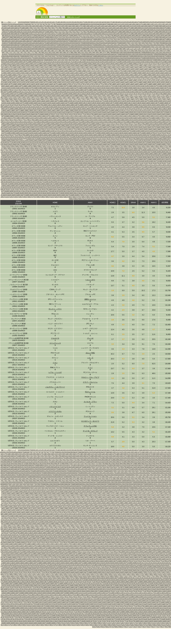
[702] (98, 49)
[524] (129, 41)
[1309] (23, 77)
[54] (157, 22)
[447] (19, 39)
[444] (8, 39)
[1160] (32, 69)
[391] (154, 36)
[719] (159, 49)
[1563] (147, 88)
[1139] (108, 67)
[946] (136, 58)
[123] (29, 26)
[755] (120, 51)
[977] (79, 60)
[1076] (165, 64)
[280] (91, 32)
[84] (70, 24)
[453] (41, 39)
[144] (105, 26)
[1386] (30, 81)
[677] (7, 49)
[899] (135, 56)
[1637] (140, 92)
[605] (84, 45)
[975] (71, 60)
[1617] (50, 92)
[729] (26, 51)
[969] (50, 60)
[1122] (31, 67)
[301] (167, 32)
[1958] (56, 109)
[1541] (48, 88)
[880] (66, 56)
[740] (66, 51)
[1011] (42, 62)
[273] (65, 32)
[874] (44, 56)
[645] (60, 47)
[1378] (164, 79)
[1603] (157, 90)
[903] (149, 56)
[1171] (81, 69)
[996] (148, 60)
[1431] (63, 82)
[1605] (166, 90)
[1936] (127, 107)
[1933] (113, 107)
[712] (134, 49)
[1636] (136, 92)
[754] (117, 51)
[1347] (24, 79)
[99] (111, 24)
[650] (78, 47)
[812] (158, 52)
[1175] (100, 69)
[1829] (155, 101)
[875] (48, 56)
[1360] (83, 79)
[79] (56, 24)
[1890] (90, 105)
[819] (14, 54)
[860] (163, 54)
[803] (125, 52)
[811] (154, 52)
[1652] (38, 94)
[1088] (49, 66)
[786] (64, 52)
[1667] (105, 94)
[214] (20, 30)
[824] (32, 54)
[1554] (107, 88)
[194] (117, 28)
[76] (48, 24)
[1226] (159, 71)
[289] (123, 32)
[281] (94, 32)
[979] (86, 60)
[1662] (83, 94)
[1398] (84, 81)
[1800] (24, 101)
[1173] (91, 69)
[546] (40, 43)
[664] (129, 47)
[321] (70, 34)
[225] (60, 30)
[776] (27, 52)
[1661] (78, 94)
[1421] (18, 82)
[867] (19, 56)
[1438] (94, 82)
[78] (53, 24)
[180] (66, 28)
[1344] (11, 79)
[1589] (94, 90)
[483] (149, 39)
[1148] (148, 67)
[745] (84, 51)
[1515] (101, 86)
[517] (104, 41)
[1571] (13, 90)
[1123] (36, 67)
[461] (70, 39)
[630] (6, 47)
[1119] (18, 67)
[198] (131, 28)
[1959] (60, 109)
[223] (53, 30)
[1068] (129, 64)
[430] (127, 37)
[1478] (104, 84)
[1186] (149, 69)
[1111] (153, 66)
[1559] (129, 88)
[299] (159, 32)
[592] (37, 45)
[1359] (78, 79)
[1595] (121, 90)
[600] (66, 45)
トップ (77, 17)
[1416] (165, 81)
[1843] (48, 103)
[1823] (128, 101)
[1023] (96, 62)
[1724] (22, 97)
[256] (3, 32)
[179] (62, 28)
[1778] (95, 99)
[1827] (146, 101)
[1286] (90, 75)
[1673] (132, 94)
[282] (98, 32)
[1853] (93, 103)
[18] (58, 22)
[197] (128, 28)
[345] (157, 34)
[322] (73, 34)
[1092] (67, 66)
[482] (146, 39)
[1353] (51, 79)
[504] (56, 41)
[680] (18, 49)
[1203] (56, 71)
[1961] (69, 109)
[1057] (80, 64)
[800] (115, 52)
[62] (9, 24)
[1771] (63, 99)
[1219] (128, 71)
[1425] (36, 82)
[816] (3, 54)
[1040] (3, 64)
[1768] (50, 99)
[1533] (12, 88)
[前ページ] (5, 22)
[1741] (99, 97)
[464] (80, 39)
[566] (112, 43)
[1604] (162, 90)
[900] (139, 56)
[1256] (125, 73)
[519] (111, 41)
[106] (136, 24)
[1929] (95, 107)
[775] (24, 52)
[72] (37, 24)
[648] (71, 47)
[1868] (161, 103)
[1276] (45, 75)
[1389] (44, 81)
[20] (63, 22)
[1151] (162, 67)
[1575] (31, 90)
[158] (156, 26)
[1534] (17, 88)
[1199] (38, 71)
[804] (129, 52)
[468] (95, 39)
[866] (15, 56)
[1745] (117, 97)
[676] (3, 49)
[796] (100, 52)
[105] (133, 24)
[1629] (104, 92)
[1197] (29, 71)
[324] (80, 34)
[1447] (135, 82)
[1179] (118, 69)
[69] (29, 24)
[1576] (36, 90)
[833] (65, 54)
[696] (76, 49)
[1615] (41, 92)
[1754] (157, 97)
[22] (69, 22)
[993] (137, 60)
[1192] (6, 71)
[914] (20, 58)
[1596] (126, 90)
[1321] (77, 77)
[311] (33, 34)
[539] (14, 43)
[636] (27, 47)
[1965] (87, 109)
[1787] (136, 99)
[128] (47, 26)
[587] (19, 45)
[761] (142, 51)
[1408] (129, 81)
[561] (94, 43)
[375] (96, 36)
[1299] (148, 75)
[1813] (83, 101)
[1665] (96, 94)
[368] (71, 36)
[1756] (166, 97)
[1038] (164, 62)
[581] (167, 43)
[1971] (114, 109)
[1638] (145, 92)
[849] (123, 54)
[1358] (74, 79)
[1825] (137, 101)
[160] (163, 26)
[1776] (86, 99)
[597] (55, 45)
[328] (95, 34)
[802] (122, 52)
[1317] (59, 77)
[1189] (163, 69)
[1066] (120, 64)
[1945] (167, 107)
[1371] (132, 79)
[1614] (36, 92)
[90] (87, 24)
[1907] (166, 105)
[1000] (163, 60)
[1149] (153, 67)
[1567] (165, 88)
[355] (24, 36)
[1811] (74, 101)
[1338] (154, 77)
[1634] (127, 92)
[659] (111, 47)
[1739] (90, 97)
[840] (91, 54)
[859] (159, 54)
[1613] (32, 92)
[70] (31, 24)
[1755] (162, 97)
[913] (17, 58)
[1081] (18, 66)
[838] (83, 54)
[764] (153, 51)
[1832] (168, 101)
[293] (138, 32)
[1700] (84, 96)
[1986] (12, 111)
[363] (53, 36)
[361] (46, 36)
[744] (80, 51)
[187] (91, 28)
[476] (124, 39)
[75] (45, 24)
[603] (77, 45)
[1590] (99, 90)
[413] (65, 37)
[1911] (14, 107)
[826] (40, 54)
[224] (56, 30)
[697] (80, 49)
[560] (91, 43)
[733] (41, 51)
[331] (106, 34)
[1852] (89, 103)
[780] (42, 52)
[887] (91, 56)
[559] (87, 43)
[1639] (149, 92)
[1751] (144, 97)
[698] (83, 49)
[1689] (35, 96)
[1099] (99, 66)
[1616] (45, 92)
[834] (69, 54)
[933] (89, 58)
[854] (141, 54)
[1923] (68, 107)
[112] (158, 24)
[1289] (103, 75)
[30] (91, 22)
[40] (118, 22)
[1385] (26, 81)
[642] (49, 47)
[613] (113, 45)
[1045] (26, 64)
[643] (53, 47)
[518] (107, 41)
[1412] (147, 81)
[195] (120, 28)
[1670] (119, 94)
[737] (55, 51)
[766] (160, 51)
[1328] (109, 77)
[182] (73, 28)
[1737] (81, 97)
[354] (20, 36)
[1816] (96, 101)
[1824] (132, 101)
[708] (120, 49)
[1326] (100, 77)
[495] (24, 41)
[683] (29, 49)
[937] (104, 58)
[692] (61, 49)
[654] (93, 47)
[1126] (49, 67)
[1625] (86, 92)
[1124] (40, 67)
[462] (73, 39)
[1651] (33, 94)
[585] (12, 45)
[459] (62, 39)
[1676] (146, 94)
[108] (144, 24)
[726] (15, 51)
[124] (32, 26)
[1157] (18, 69)
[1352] (47, 79)
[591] (33, 45)
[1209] (83, 71)
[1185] (145, 69)
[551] (58, 43)
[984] (104, 60)
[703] (101, 49)
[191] (106, 28)
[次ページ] (12, 22)
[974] (68, 60)
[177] (55, 28)
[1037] (159, 62)
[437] (152, 37)
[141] (94, 26)
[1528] (159, 86)
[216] (27, 30)
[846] (112, 54)
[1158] (23, 69)
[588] (22, 45)
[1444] (121, 82)
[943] (125, 58)
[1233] (21, 73)
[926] (64, 58)
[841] (94, 54)
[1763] (27, 99)
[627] (164, 45)
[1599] (139, 90)
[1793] (163, 99)
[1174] (95, 69)
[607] (91, 45)
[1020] (83, 62)
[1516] (105, 86)
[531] (154, 41)
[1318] (63, 77)
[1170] (77, 69)
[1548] (80, 88)
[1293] (121, 75)
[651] (82, 47)
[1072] (147, 64)
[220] (42, 30)
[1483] (127, 84)
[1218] (123, 71)
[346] (160, 34)
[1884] (63, 105)
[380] (115, 36)
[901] (142, 56)
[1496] (15, 86)
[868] (22, 56)
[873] (41, 56)
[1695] (62, 96)
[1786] (131, 99)
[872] (37, 56)
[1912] (18, 107)
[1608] (9, 92)
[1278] (54, 75)
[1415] (161, 81)
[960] (17, 60)
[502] (49, 41)
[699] (87, 49)
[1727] (36, 97)
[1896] (117, 105)
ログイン (77, 5)
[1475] (91, 84)
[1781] (109, 99)
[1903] (148, 105)
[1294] (126, 75)
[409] (51, 37)
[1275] (40, 75)
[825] (36, 54)
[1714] (147, 96)
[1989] (26, 111)
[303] (4, 34)
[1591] (103, 90)
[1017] (69, 62)
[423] (101, 37)
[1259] (138, 73)
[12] (41, 22)
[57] (165, 22)
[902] (146, 56)
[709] (123, 49)
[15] (49, 22)
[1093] (72, 66)
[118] (11, 26)
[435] (145, 37)
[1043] (17, 64)
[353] (17, 36)
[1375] (150, 79)
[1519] (119, 86)
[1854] (98, 103)
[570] (127, 43)
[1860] (125, 103)
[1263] (156, 73)
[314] (44, 34)
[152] (134, 26)
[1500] (33, 86)
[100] (115, 24)
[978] (82, 60)
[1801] (29, 101)
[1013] (51, 62)
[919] (38, 58)
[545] (36, 43)
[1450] (148, 82)
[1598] (135, 90)
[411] (58, 37)
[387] (140, 36)
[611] (106, 45)
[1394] (66, 81)
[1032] (137, 62)
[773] (17, 52)
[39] (116, 22)
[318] (59, 34)
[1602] (153, 90)
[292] (134, 32)
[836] (76, 54)
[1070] (138, 64)
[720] (163, 49)
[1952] (29, 109)
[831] (58, 54)
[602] (73, 45)
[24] (74, 22)
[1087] (45, 66)
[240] (115, 30)
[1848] (71, 103)
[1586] (81, 90)
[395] (169, 36)
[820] (18, 54)
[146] (112, 26)
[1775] (81, 99)
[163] (4, 28)
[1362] (92, 79)
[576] (149, 43)
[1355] (60, 79)
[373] (89, 36)
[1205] (65, 71)
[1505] (56, 86)
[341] (142, 34)
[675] (169, 47)
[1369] (123, 79)
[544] (32, 43)
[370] (78, 36)
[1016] (65, 62)
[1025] (105, 62)
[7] (30, 22)
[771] (9, 52)
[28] (85, 22)
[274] (69, 32)
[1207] (74, 71)
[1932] (109, 107)
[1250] (98, 73)
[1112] (157, 66)
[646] (64, 47)
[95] (100, 24)
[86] (75, 24)
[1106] (130, 66)
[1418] (4, 82)
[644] (56, 47)
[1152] (166, 67)
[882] (73, 56)
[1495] (11, 86)
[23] (71, 22)
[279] (87, 32)
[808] (144, 52)
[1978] (146, 109)
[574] (141, 43)
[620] (139, 45)
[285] (109, 32)
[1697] (71, 96)
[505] (60, 41)
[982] (97, 60)
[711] (130, 49)
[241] (118, 30)
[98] (109, 24)
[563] (101, 43)
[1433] (72, 82)
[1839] (30, 103)
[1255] (120, 73)
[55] (160, 22)
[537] (7, 43)
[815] (169, 52)
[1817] (101, 101)
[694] (69, 49)
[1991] (35, 111)
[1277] (49, 75)
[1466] (50, 84)
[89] (84, 24)
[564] (105, 43)
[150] (127, 26)
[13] (44, 22)
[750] (102, 51)
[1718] (165, 96)
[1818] (105, 101)
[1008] (29, 62)
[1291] (112, 75)
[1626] (91, 92)
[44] (129, 22)
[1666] (101, 94)
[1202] (51, 71)
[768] (168, 51)
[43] (127, 22)
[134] (69, 26)
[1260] (143, 73)
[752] (110, 51)
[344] (153, 34)
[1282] (72, 75)
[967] (42, 60)
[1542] (53, 88)
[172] (37, 28)
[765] (157, 51)
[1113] (161, 66)
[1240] (53, 73)
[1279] (58, 75)
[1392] (57, 81)
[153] (138, 26)
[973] (64, 60)
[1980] (155, 109)
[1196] (24, 71)
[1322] (81, 77)
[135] (72, 26)
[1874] (18, 105)
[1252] (107, 73)
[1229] (3, 73)
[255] (169, 30)
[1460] (23, 84)
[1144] (130, 67)
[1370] (128, 79)
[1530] (168, 86)
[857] (152, 54)
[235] (96, 30)
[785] (60, 52)
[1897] (121, 105)
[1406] (120, 81)
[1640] (154, 92)
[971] (57, 60)
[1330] (118, 77)
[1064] (111, 64)
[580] (163, 43)
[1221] (137, 71)
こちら (100, 5)
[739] (62, 51)
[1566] (161, 88)
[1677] (150, 94)
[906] (160, 56)
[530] (151, 41)
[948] (144, 58)
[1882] (54, 105)
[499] (38, 41)
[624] (153, 45)
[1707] (116, 96)
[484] (153, 39)
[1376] (155, 79)
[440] (163, 37)
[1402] (102, 81)
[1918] (45, 107)
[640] (42, 47)
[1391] (53, 81)
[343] (149, 34)
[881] (70, 56)
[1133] (81, 67)
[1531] (3, 88)
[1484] (131, 84)
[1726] (31, 97)
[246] (136, 30)
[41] (121, 22)
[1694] (57, 96)
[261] (22, 32)
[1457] (9, 84)
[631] (9, 47)
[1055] (71, 64)
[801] (118, 52)
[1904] (153, 105)
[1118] (13, 67)
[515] (96, 41)
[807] (140, 52)
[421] (94, 37)
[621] (142, 45)
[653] (89, 47)
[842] (98, 54)
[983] (101, 60)
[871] (33, 56)
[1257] (129, 73)
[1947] (6, 109)
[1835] (12, 103)
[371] (82, 36)
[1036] (155, 62)
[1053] (62, 64)
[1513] (92, 86)
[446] (15, 39)
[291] (130, 32)
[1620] (63, 92)
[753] (113, 51)
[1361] (87, 79)
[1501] (38, 86)
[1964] (83, 109)
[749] (99, 51)
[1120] (22, 67)
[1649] (24, 94)
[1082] (22, 66)
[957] (6, 60)
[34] (102, 22)
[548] (47, 43)
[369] (75, 36)
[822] (25, 54)
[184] (80, 28)
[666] (136, 47)
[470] (102, 39)
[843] (101, 54)
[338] (131, 34)
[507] (67, 41)
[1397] (80, 81)
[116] (3, 26)
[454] (44, 39)
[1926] (81, 107)
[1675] (141, 94)
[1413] (152, 81)
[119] (14, 26)
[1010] (38, 62)
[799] (111, 52)
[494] (20, 41)
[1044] (21, 64)
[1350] (38, 79)
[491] (9, 41)
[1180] (122, 69)
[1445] (126, 82)
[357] (31, 36)
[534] (165, 41)
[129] (51, 26)
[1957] (51, 109)
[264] (32, 32)
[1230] (8, 73)
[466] (88, 39)
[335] (120, 34)
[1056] (75, 64)
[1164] (50, 69)
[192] (110, 28)
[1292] (117, 75)
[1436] (85, 82)
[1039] (168, 62)
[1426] (40, 82)
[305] (12, 34)
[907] (164, 56)
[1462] (32, 84)
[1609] (14, 92)
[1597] (130, 90)
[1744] (112, 97)
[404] (32, 37)
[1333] (131, 77)
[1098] (94, 66)
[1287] (94, 75)
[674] (165, 47)
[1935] (122, 107)
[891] (106, 56)
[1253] (111, 73)
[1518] (114, 86)
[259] (14, 32)
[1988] (21, 111)
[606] (88, 45)
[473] (113, 39)
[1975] (132, 109)
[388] (144, 36)
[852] (134, 54)
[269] (51, 32)
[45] (132, 22)
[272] (61, 32)
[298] (156, 32)
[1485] (136, 84)
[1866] (152, 103)
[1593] (112, 90)
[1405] (116, 81)
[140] (91, 26)
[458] (59, 39)
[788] (71, 52)
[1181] (127, 69)
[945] (133, 58)
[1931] (104, 107)
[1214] (105, 71)
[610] (102, 45)
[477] (128, 39)
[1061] (98, 64)
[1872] (9, 105)
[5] (26, 22)
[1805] (47, 101)
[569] (123, 43)
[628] (168, 45)
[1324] (91, 77)
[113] (162, 24)
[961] (21, 60)
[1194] (15, 71)
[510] (78, 41)
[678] (11, 49)
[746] (88, 51)
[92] (92, 24)
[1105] (126, 66)
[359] (38, 36)
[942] (122, 58)
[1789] (145, 99)
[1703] (98, 96)
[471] (106, 39)
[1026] (110, 62)
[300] (163, 32)
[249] (147, 30)
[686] (40, 49)
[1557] (120, 88)
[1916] (36, 107)
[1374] (146, 79)
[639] (38, 47)
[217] (31, 30)
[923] (53, 58)
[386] (136, 36)
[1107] (135, 66)
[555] (72, 43)
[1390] (48, 81)
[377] (104, 36)
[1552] (98, 88)
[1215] (110, 71)
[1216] (114, 71)
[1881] (49, 105)
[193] (113, 28)
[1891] (94, 105)
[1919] (50, 107)
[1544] (62, 88)
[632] (13, 47)
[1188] (158, 69)
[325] (84, 34)
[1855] (102, 103)
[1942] (154, 107)
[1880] (45, 105)
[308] (22, 34)
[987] (115, 60)
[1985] (8, 111)
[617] (128, 45)
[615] (120, 45)
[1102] (112, 66)
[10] (36, 22)
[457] (55, 39)
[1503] (47, 86)
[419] (87, 37)
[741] (70, 51)
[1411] (143, 81)
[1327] (104, 77)
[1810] (69, 101)
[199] (135, 28)
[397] (7, 37)
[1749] (135, 97)
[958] (10, 60)
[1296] (135, 75)
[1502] (42, 86)
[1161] (36, 69)
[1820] (114, 101)
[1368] (119, 79)
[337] (128, 34)
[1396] (75, 81)
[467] (91, 39)
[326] (88, 34)
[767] (164, 51)
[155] (145, 26)
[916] (27, 58)
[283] (101, 32)
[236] (100, 30)
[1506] (60, 86)
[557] (80, 43)
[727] (19, 51)
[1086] (40, 66)
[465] (84, 39)
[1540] (44, 88)
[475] (120, 39)
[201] (142, 28)
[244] (129, 30)
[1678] (155, 94)
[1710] (129, 96)
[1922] (63, 107)
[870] (30, 56)
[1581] (58, 90)
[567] (116, 43)
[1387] (35, 81)
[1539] (39, 88)
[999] (159, 60)
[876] (51, 56)
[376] (100, 36)
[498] (35, 41)
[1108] (139, 66)
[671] (154, 47)
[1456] (5, 84)
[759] (135, 51)
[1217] (119, 71)
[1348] (29, 79)
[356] (27, 36)
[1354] (56, 79)
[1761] (18, 99)
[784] (56, 52)
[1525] (146, 86)
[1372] (137, 79)
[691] (58, 49)
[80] (59, 24)
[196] (124, 28)
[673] (162, 47)
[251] (154, 30)
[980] (90, 60)
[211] (9, 30)
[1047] (35, 64)
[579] (159, 43)
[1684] (12, 96)
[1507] (65, 86)
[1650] (29, 94)
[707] (116, 49)
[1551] (93, 88)
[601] (70, 45)
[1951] (24, 109)
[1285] (85, 75)
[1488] (149, 84)
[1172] (86, 69)
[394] (165, 36)
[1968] (101, 109)
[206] (160, 28)
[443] (4, 39)
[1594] (117, 90)
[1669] (114, 94)
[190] (102, 28)
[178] (59, 28)
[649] (75, 47)
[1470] (68, 84)
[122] (25, 26)
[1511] (83, 86)
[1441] (108, 82)
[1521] (128, 86)
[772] (13, 52)
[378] (107, 36)
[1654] (47, 94)
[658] (107, 47)
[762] (146, 51)
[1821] (119, 101)
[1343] (6, 79)
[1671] (123, 94)
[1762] (23, 99)
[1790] (149, 99)
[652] (86, 47)
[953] (162, 58)
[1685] (17, 96)
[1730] (49, 97)
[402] (25, 37)
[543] (29, 43)
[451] (33, 39)
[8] (32, 22)
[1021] (87, 62)
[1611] (23, 92)
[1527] (155, 86)
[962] (24, 60)
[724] (8, 51)
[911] (9, 58)
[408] (47, 37)
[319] (62, 34)
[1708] (120, 96)
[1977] (141, 109)
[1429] (54, 82)
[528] (144, 41)
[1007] (24, 62)
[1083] (27, 66)
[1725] (27, 97)
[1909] (5, 107)
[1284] (81, 75)
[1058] (84, 64)
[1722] (13, 97)
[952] (158, 58)
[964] (32, 60)
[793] (89, 52)
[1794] (167, 99)
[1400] (93, 81)
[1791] (154, 99)
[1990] (30, 111)
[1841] (39, 103)
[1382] (12, 81)
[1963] (78, 109)
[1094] (76, 66)
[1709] (125, 96)
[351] (9, 36)
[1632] (118, 92)
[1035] (150, 62)
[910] (6, 58)
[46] (135, 22)
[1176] (104, 69)
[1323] (86, 77)
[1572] (18, 90)
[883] (77, 56)
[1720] (4, 97)
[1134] (85, 67)
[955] (169, 58)
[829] (51, 54)
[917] (31, 58)
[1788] (140, 99)
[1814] (87, 101)
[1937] (131, 107)
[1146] (139, 67)
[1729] (45, 97)
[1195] (20, 71)
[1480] (113, 84)
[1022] (92, 62)
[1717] (161, 96)
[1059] (89, 64)
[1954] (38, 109)
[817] (7, 54)
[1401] (98, 81)
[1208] (78, 71)
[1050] (48, 64)
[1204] (60, 71)
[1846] (62, 103)
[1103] (117, 66)
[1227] (164, 71)
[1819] (110, 101)
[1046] (30, 64)
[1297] (139, 75)
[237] (104, 30)
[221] (46, 30)
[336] (124, 34)
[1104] (121, 66)
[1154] (5, 69)
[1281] (67, 75)
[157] (152, 26)
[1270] (18, 75)
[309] (26, 34)
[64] (15, 24)
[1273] (31, 75)
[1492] (167, 84)
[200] (139, 28)
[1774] (77, 99)
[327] (91, 34)
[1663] (87, 94)
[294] (141, 32)
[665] (133, 47)
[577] (152, 43)
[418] (83, 37)
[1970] (110, 109)
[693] (65, 49)
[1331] (122, 77)
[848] (120, 54)
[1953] (33, 109)
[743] (77, 51)
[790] (78, 52)
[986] (111, 60)
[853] (138, 54)
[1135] (90, 67)
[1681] (168, 94)
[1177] (109, 69)
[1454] (166, 82)
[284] (105, 32)
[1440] (103, 82)
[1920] (54, 107)
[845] (109, 54)
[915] (24, 58)
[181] (70, 28)
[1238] (44, 73)
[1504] (51, 86)
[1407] (125, 81)
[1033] (141, 62)
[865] (12, 56)
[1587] (85, 90)
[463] (77, 39)
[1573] (22, 90)
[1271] (22, 75)
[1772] (68, 99)
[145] (109, 26)
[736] (51, 51)
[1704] (102, 96)
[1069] (134, 64)
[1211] (92, 71)
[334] (117, 34)
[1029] (123, 62)
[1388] (39, 81)
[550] (54, 43)
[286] (112, 32)
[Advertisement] (92, 11)
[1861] (129, 103)
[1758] (5, 99)
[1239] (48, 73)
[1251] (102, 73)
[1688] (30, 96)
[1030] (128, 62)
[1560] (134, 88)
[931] (82, 58)
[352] (13, 36)
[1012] (47, 62)
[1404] (111, 81)
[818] (11, 54)
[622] (146, 45)
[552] (61, 43)
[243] (125, 30)
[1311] (32, 77)
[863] (4, 56)
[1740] (94, 97)
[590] (30, 45)
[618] (131, 45)
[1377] (159, 79)
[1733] (63, 97)
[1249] (93, 73)
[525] (133, 41)
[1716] (156, 96)
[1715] (152, 96)
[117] (7, 26)
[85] (73, 24)
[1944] (163, 107)
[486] (160, 39)
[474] (117, 39)
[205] (157, 28)
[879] (62, 56)
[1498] (24, 86)
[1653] (42, 94)
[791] (82, 52)
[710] (127, 49)
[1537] (30, 88)
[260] (18, 32)
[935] (96, 58)
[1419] (9, 82)
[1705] (107, 96)
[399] (14, 37)
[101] (118, 24)
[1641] (158, 92)
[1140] (112, 67)
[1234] (26, 73)
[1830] (159, 101)
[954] (165, 58)
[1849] (75, 103)
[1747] (126, 97)
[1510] (78, 86)
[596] (51, 45)
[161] (167, 26)
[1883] (58, 105)
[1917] (41, 107)
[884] (80, 56)
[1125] (45, 67)
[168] (22, 28)
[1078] (4, 66)
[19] (60, 22)
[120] (18, 26)
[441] (167, 37)
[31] (94, 22)
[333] (113, 34)
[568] (120, 43)
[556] (76, 43)
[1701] (89, 96)
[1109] (144, 66)
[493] (17, 41)
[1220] (132, 71)
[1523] (137, 86)
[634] (20, 47)
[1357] (69, 79)
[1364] (101, 79)
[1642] (163, 92)
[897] (128, 56)
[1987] (17, 111)
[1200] (42, 71)
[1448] (139, 82)
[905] (157, 56)
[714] (141, 49)
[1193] (11, 71)
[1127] (54, 67)
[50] (146, 22)
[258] (11, 32)
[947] (140, 58)
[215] (24, 30)
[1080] (13, 66)
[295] (145, 32)
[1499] (29, 86)
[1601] (148, 90)
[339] (135, 34)
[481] (142, 39)
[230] (78, 30)
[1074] (156, 64)
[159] (159, 26)
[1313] (41, 77)
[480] (139, 39)
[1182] (131, 69)
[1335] (140, 77)
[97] (106, 24)
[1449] (144, 82)
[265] (36, 32)
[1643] (167, 92)
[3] (22, 22)
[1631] (113, 92)
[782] (49, 52)
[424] (105, 37)
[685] (36, 49)
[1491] (163, 84)
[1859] (120, 103)
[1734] (67, 97)
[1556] (116, 88)
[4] (24, 22)
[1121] (27, 67)
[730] (30, 51)
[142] (98, 26)
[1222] (141, 71)
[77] (51, 24)
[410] (54, 37)
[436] (149, 37)
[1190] (167, 69)
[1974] (128, 109)
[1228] (168, 71)
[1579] (49, 90)
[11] (38, 22)
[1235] (30, 73)
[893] (113, 56)
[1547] (75, 88)
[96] (103, 24)
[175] (48, 28)
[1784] (122, 99)
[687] (43, 49)
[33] (99, 22)
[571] (130, 43)
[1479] (109, 84)
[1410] (138, 81)
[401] (22, 37)
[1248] (89, 73)
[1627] (95, 92)
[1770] (59, 99)
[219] (38, 30)
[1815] (92, 101)
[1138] (103, 67)
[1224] (150, 71)
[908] (168, 56)
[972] (61, 60)
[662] (122, 47)
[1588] (90, 90)
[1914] (27, 107)
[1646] (11, 94)
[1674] (137, 94)
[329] (99, 34)
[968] (46, 60)
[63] (12, 24)
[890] (102, 56)
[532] (158, 41)
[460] (66, 39)
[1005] (15, 62)
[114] (165, 24)
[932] (86, 58)
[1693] (53, 96)
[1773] (72, 99)
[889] (99, 56)
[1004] (11, 62)
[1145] (135, 67)
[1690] (39, 96)
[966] (39, 60)
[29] (88, 22)
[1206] (69, 71)
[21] (66, 22)
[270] (54, 32)
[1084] (31, 66)
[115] (169, 24)
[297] (152, 32)
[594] (44, 45)
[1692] (48, 96)
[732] (37, 51)
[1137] (99, 67)
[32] (96, 22)
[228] (71, 30)
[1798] (15, 101)
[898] (131, 56)
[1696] (66, 96)
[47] (138, 22)
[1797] (11, 101)
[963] (28, 60)
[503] (53, 41)
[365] (60, 36)
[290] (127, 32)
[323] (77, 34)
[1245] (75, 73)
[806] (136, 52)
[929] (75, 58)
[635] (24, 47)
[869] (26, 56)
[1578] (45, 90)
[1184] (140, 69)
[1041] (8, 64)
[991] (130, 60)
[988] (119, 60)
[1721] (9, 97)
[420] (91, 37)
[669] (147, 47)
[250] (151, 30)
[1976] (137, 109)
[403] (29, 37)
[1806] (51, 101)
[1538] (35, 88)
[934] (93, 58)
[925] (60, 58)
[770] (6, 52)
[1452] (157, 82)
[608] (95, 45)
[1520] (123, 86)
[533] (162, 41)
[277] (80, 32)
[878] (59, 56)
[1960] (65, 109)
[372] (86, 36)
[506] (64, 41)
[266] (40, 32)
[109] (147, 24)
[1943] (158, 107)
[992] (133, 60)
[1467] (54, 84)
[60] (4, 24)
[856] (149, 54)
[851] (130, 54)
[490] (6, 41)
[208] (168, 28)
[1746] (121, 97)
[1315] (50, 77)
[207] (164, 28)
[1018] (74, 62)
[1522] (132, 86)
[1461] (27, 84)
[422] (98, 37)
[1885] (67, 105)
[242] (122, 30)
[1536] (26, 88)
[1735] (72, 97)
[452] (37, 39)
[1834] (8, 103)
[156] (149, 26)
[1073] (152, 64)
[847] (116, 54)
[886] (88, 56)
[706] (112, 49)
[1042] (12, 64)
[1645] (6, 94)
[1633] (122, 92)
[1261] (147, 73)
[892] (110, 56)
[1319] (68, 77)
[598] (59, 45)
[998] (155, 60)
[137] (80, 26)
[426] (112, 37)
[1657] (60, 94)
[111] (154, 24)
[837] (80, 54)
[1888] (81, 105)
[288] (120, 32)
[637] (31, 47)
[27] (82, 22)
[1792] (158, 99)
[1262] (152, 73)
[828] (47, 54)
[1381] (8, 81)
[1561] (138, 88)
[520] (115, 41)
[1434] (76, 82)
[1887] (76, 105)
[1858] (116, 103)
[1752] (148, 97)
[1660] (74, 94)
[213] (17, 30)
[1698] (75, 96)
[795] (96, 52)
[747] (91, 51)
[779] (38, 52)
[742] (73, 51)
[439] (159, 37)
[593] (41, 45)
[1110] (148, 66)
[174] (44, 28)
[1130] (67, 67)
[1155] (9, 69)
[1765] (36, 99)
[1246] (80, 73)
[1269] (13, 75)
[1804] (42, 101)
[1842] (44, 103)
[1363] (96, 79)
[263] (29, 32)
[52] (151, 22)
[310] (30, 34)
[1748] (130, 97)
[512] (86, 41)
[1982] (164, 109)
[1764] (32, 99)
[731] (33, 51)
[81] (62, 24)
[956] (3, 60)
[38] (113, 22)
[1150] (157, 67)
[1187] (154, 69)
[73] (40, 24)
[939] (111, 58)
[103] (126, 24)
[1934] (118, 107)
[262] (25, 32)
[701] (94, 49)
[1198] (33, 71)
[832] (61, 54)
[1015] (60, 62)
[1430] (58, 82)
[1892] (99, 105)
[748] (95, 51)
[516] (100, 41)
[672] (158, 47)
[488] (168, 39)
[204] (153, 28)
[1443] (117, 82)
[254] (165, 30)
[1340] (163, 77)
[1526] (150, 86)
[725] (12, 51)
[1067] (125, 64)
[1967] (96, 109)
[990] (126, 60)
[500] (42, 41)
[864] (8, 56)
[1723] (18, 97)
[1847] (66, 103)
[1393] (62, 81)
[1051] (53, 64)
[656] (100, 47)
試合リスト (71, 17)
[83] (67, 24)
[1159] (27, 69)
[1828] (150, 101)
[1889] (85, 105)
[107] (140, 24)
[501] (46, 41)
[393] (162, 36)
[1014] (56, 62)
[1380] (3, 81)
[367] (67, 36)
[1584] (72, 90)
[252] (158, 30)
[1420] (13, 82)
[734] (44, 51)
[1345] (15, 79)
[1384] (21, 81)
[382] (122, 36)
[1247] (84, 73)
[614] (117, 45)
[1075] (161, 64)
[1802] (33, 101)
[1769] (54, 99)
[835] (72, 54)
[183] (77, 28)
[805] (133, 52)
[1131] (72, 67)
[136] (76, 26)
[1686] (21, 96)
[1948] (11, 109)
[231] (82, 30)
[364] (56, 36)
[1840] (35, 103)
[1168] (68, 69)
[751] (106, 51)
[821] (22, 54)
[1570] (9, 90)
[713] (138, 49)
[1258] (134, 73)
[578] (156, 43)
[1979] (150, 109)
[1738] (85, 97)
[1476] (95, 84)
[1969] (105, 109)
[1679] (159, 94)
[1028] (119, 62)
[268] (47, 32)
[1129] (63, 67)
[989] (122, 60)
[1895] (112, 105)
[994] (140, 60)
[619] (135, 45)
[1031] (132, 62)
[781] (46, 52)
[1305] (5, 77)
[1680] (164, 94)
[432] (134, 37)
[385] (133, 36)
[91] (89, 24)
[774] (20, 52)
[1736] (76, 97)
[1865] (147, 103)
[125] (36, 26)
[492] (13, 41)
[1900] (135, 105)
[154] (141, 26)
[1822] (123, 101)
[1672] (128, 94)
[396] (3, 37)
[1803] (38, 101)
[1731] (54, 97)
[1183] (136, 69)
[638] (35, 47)
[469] (99, 39)
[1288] (99, 75)
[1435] (81, 82)
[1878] (36, 105)
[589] (26, 45)
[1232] (17, 73)
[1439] (99, 82)
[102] (122, 24)
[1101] (108, 66)
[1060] (93, 64)
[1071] (143, 64)
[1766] (41, 99)
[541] (22, 43)
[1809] (65, 101)
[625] (157, 45)
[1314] (45, 77)
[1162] (41, 69)
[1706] (111, 96)
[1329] (113, 77)
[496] (27, 41)
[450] (30, 39)
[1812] (78, 101)
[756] (124, 51)
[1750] (139, 97)
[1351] (42, 79)
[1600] (144, 90)
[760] (139, 51)
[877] (55, 56)
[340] (139, 34)
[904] (153, 56)
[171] (33, 28)
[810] (151, 52)
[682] (25, 49)
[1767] (45, 99)
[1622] (72, 92)
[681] (22, 49)
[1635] (131, 92)
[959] (13, 60)
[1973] (123, 109)
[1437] (90, 82)
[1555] (111, 88)
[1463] (36, 84)
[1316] (54, 77)
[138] (83, 26)
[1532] (8, 88)
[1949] (15, 109)
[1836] (17, 103)
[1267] (4, 75)
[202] (146, 28)
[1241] (57, 73)
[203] (149, 28)
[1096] (85, 66)
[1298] (144, 75)
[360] (42, 36)
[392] (158, 36)
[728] (22, 51)
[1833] (3, 103)
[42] (124, 22)
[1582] (63, 90)
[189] (99, 28)
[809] (147, 52)
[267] (43, 32)
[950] (151, 58)
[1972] (119, 109)
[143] (101, 26)
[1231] (12, 73)
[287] (116, 32)
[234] (93, 30)
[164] (8, 28)
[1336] (145, 77)
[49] (143, 22)
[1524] (141, 86)
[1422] (22, 82)
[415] (72, 37)
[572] (134, 43)
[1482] (122, 84)
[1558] (125, 88)
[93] (95, 24)
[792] (86, 52)
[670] (151, 47)
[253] (162, 30)
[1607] (5, 92)
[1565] (156, 88)
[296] (149, 32)
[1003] (6, 62)
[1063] (107, 64)
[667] (140, 47)
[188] (95, 28)
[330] (102, 34)
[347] (164, 34)
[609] (99, 45)
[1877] (31, 105)
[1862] (134, 103)
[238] (107, 30)
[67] (23, 24)
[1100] (103, 66)
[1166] (59, 69)
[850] (127, 54)
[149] (123, 26)
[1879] (40, 105)
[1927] (86, 107)
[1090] (58, 66)
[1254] (116, 73)
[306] (15, 34)
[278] (83, 32)
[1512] (87, 86)
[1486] (140, 84)
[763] (149, 51)
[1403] (107, 81)
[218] (35, 30)
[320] (66, 34)
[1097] (90, 66)
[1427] (45, 82)
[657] (104, 47)
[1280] (63, 75)
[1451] (153, 82)
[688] (47, 49)
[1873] (13, 105)
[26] (80, 22)
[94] (98, 24)
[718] (156, 49)
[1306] (9, 77)
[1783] (118, 99)
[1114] (166, 66)
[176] (51, 28)
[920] (42, 58)
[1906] (162, 105)
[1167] (63, 69)
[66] (20, 24)
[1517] (110, 86)
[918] (35, 58)
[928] (71, 58)
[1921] (59, 107)
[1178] (113, 69)
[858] (156, 54)
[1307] (14, 77)
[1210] (87, 71)
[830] (54, 54)
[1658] (65, 94)
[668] (144, 47)
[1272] (27, 75)
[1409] (134, 81)
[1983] (168, 109)
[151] (130, 26)
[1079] (9, 66)
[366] (64, 36)
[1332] (127, 77)
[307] (19, 34)
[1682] (3, 96)
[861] (167, 54)
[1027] (114, 62)
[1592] (108, 90)
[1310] (27, 77)
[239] (111, 30)
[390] (151, 36)
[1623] (77, 92)
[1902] (144, 105)
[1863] (138, 103)
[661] (118, 47)
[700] (91, 49)
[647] (67, 47)
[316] (51, 34)
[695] (72, 49)
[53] (154, 22)
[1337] (149, 77)
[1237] (39, 73)
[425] (109, 37)
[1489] (154, 84)
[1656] (56, 94)
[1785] (127, 99)
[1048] (39, 64)
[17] (55, 22)
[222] (49, 30)
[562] (98, 43)
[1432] (67, 82)
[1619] (59, 92)
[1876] (27, 105)
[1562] (143, 88)
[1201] (47, 71)
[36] (107, 22)
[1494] (6, 86)
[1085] (36, 66)
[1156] (14, 69)
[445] (12, 39)
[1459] (18, 84)
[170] (30, 28)
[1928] (91, 107)
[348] (168, 34)
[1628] (100, 92)
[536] (3, 43)
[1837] (21, 103)
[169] (26, 28)
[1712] (138, 96)
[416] (76, 37)
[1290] (108, 75)
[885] (84, 56)
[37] (110, 22)
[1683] (8, 96)
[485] (157, 39)
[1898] (126, 105)
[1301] (157, 75)
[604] (80, 45)
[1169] (72, 69)
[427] (116, 37)
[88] (81, 24)
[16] (52, 22)
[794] (93, 52)
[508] (71, 41)
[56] (162, 22)
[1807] (56, 101)
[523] (125, 41)
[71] (34, 24)
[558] (83, 43)
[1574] (27, 90)
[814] (165, 52)
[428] (120, 37)
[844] (105, 54)
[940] (115, 58)
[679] (14, 49)
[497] (31, 41)
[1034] (146, 62)
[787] (67, 52)
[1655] (51, 94)
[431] (130, 37)
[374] (93, 36)
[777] (31, 52)
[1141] (117, 67)
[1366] (110, 79)
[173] (41, 28)
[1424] (31, 82)
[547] (43, 43)
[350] (6, 36)
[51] (149, 22)
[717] (152, 49)
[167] (19, 28)
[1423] (27, 82)
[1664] (92, 94)
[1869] (165, 103)
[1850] (80, 103)
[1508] (69, 86)
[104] (129, 24)
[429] (123, 37)
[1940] (145, 107)
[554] (69, 43)
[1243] (66, 73)
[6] (28, 22)
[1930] (100, 107)
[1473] (81, 84)
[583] (4, 45)
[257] (7, 32)
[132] (61, 26)
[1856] (107, 103)
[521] (118, 41)
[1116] (5, 67)
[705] (109, 49)
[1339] (158, 77)
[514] (93, 41)
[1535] (21, 88)
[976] (75, 60)
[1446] (130, 82)
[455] (48, 39)
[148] (120, 26)
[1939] (140, 107)
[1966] (92, 109)
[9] (34, 22)
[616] (124, 45)
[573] (138, 43)
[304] (8, 34)
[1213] (101, 71)
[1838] (26, 103)
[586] (15, 45)
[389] (147, 36)
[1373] (141, 79)
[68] (26, 24)
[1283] (76, 75)
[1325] (95, 77)
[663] (125, 47)
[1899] (130, 105)
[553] (65, 43)
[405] (36, 37)
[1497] (20, 86)
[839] (87, 54)
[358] (35, 36)
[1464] (41, 84)
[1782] (113, 99)
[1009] (33, 62)
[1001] (167, 60)
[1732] (58, 97)
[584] (8, 45)
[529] (147, 41)
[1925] (77, 107)
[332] (110, 34)
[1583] (67, 90)
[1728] (40, 97)
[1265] (165, 73)
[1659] (69, 94)
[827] (43, 54)
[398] (11, 37)
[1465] (45, 84)
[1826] (141, 101)
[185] (84, 28)
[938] (107, 58)
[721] (167, 49)
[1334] (136, 77)
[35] (105, 22)
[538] (11, 43)
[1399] (89, 81)
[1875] (22, 105)
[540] (18, 43)
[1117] (9, 67)
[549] (51, 43)
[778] (35, 52)
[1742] (103, 97)
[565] (109, 43)
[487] (164, 39)
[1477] (100, 84)
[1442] (112, 82)
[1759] (9, 99)
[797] (104, 52)
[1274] (36, 75)
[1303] (166, 75)
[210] (6, 30)
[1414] (156, 81)
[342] (146, 34)
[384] (129, 36)
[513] (89, 41)
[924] (56, 58)
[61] (7, 24)
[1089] (54, 66)
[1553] (102, 88)
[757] (128, 51)
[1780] (104, 99)
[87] (78, 24)
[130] (54, 26)
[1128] (58, 67)
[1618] (54, 92)
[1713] (143, 96)
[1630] (109, 92)
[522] (122, 41)
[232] (86, 30)
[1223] (146, 71)
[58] (168, 22)
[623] (149, 45)
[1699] (80, 96)
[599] (62, 45)
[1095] (81, 66)
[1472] (77, 84)
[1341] (167, 77)
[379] (111, 36)
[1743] (108, 97)
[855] (145, 54)
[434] (141, 37)
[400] (18, 37)
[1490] (158, 84)
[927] (67, 58)
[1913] (23, 107)
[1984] (3, 111)
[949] (147, 58)
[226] (64, 30)
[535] (169, 41)
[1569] (4, 90)
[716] (149, 49)
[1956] (47, 109)
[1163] (45, 69)
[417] (80, 37)
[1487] (145, 84)
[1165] (54, 69)
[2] (21, 22)
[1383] (17, 81)
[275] (72, 32)
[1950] (20, 109)
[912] (13, 58)
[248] (144, 30)
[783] (53, 52)
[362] (49, 36)
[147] (116, 26)
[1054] (66, 64)
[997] (151, 60)
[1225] (155, 71)
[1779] (100, 99)
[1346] (20, 79)
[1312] (36, 77)
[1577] (40, 90)
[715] (145, 49)
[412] (61, 37)
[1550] (89, 88)
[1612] (27, 92)
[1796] (6, 101)
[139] (87, 26)
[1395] (71, 81)
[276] (76, 32)
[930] (78, 58)
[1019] (78, 62)
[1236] (35, 73)
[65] (18, 24)
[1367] (114, 79)
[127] (43, 26)
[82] (64, 24)
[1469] (63, 84)
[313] (41, 34)
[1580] (54, 90)
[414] (69, 37)
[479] (135, 39)
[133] (65, 26)
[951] (154, 58)
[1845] (57, 103)
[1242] (62, 73)
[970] (53, 60)
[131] (58, 26)
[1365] (105, 79)
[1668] (110, 94)
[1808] (60, 101)
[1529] (164, 86)
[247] (140, 30)
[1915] (32, 107)
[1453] (162, 82)
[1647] (15, 94)
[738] (59, 51)
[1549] (84, 88)
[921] (46, 58)
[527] (140, 41)
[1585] (76, 90)
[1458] (14, 84)
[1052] (57, 64)
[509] (75, 41)
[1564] (152, 88)
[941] (118, 58)
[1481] (118, 84)
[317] (55, 34)
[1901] (139, 105)
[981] (93, 60)
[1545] (66, 88)
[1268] (9, 75)
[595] (48, 45)
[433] (138, 37)
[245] (133, 30)
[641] (46, 47)
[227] (67, 30)
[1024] (101, 62)
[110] (151, 24)
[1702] (93, 96)
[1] (19, 22)
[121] (22, 26)
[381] (118, 36)
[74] (42, 24)
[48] (140, 22)
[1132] (76, 67)
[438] (156, 37)
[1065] (116, 64)
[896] (124, 56)
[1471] (72, 84)
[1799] (20, 101)
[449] (26, 39)
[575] (145, 43)
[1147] (144, 67)
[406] (40, 37)
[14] (47, 22)
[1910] (9, 107)
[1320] (72, 77)
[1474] (86, 84)
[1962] (74, 109)
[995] (144, 60)
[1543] (57, 88)
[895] (120, 56)
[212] (13, 30)
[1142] (121, 67)
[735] (48, 51)
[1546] (71, 88)
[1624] (81, 92)
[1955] (42, 109)
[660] (115, 47)
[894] (117, 56)
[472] (110, 39)
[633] (17, 47)
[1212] (96, 71)
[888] (95, 56)
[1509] (74, 86)
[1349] (33, 79)
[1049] (44, 64)
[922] (49, 58)
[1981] (159, 109)
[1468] (59, 84)
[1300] (153, 75)
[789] (75, 52)
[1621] (68, 92)
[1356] (65, 79)
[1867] (156, 103)
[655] (96, 47)
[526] (136, 41)
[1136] (94, 67)
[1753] (153, 97)
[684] (32, 49)
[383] (125, 36)
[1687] (26, 96)
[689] (51, 49)
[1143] (126, 67)
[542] (25, 43)
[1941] (149, 107)
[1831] (164, 101)
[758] (131, 51)
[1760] (14, 99)
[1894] (108, 105)
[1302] (162, 75)
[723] (4, 51)
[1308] (18, 77)
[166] (15, 28)
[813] (162, 52)
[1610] (18, 92)
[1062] (102, 64)
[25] (77, 22)
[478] (131, 39)
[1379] (168, 79)
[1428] (49, 82)
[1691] (44, 96)
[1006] (20, 62)
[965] (35, 60)
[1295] (130, 75)
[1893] (103, 105)
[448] (22, 39)
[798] (107, 52)
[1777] (91, 99)
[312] (37, 34)
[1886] (72, 105)
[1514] (96, 86)
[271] (58, 32)
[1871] (4, 105)
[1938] (136, 107)
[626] (160, 45)
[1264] (161, 73)
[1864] (143, 103)
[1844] (53, 103)
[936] (100, 58)
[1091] (63, 66)
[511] (82, 41)
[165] (12, 28)
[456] (51, 39)
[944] (129, 58)
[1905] (157, 105)
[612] (110, 45)
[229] (75, 30)
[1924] (72, 107)
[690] (54, 49)
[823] (29, 54)
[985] (108, 60)
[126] (40, 26)
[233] (89, 30)
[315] (48, 34)
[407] (43, 37)
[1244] (71, 73)
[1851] (84, 103)
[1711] (134, 96)
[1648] (20, 94)
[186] (88, 28)
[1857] (111, 103)
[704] (105, 49)
